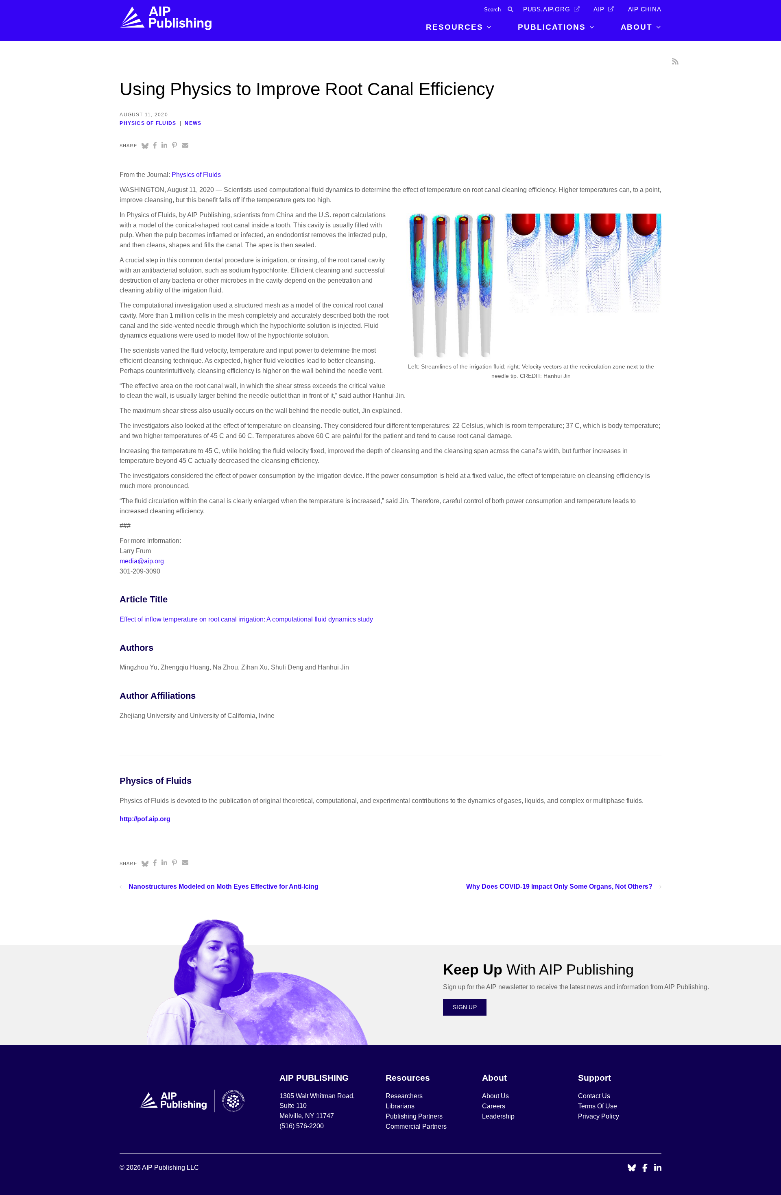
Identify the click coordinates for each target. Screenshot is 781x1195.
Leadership (498, 1116)
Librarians (400, 1106)
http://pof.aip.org (145, 819)
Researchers (404, 1096)
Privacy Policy (598, 1116)
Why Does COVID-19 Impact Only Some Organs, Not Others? (559, 886)
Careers (494, 1106)
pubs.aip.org (546, 9)
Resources (454, 27)
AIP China (644, 9)
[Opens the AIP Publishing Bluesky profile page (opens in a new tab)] (632, 1168)
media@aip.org (142, 561)
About (637, 27)
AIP (598, 9)
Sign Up (465, 1007)
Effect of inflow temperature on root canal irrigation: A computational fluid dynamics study (246, 619)
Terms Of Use (597, 1106)
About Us (495, 1096)
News (193, 123)
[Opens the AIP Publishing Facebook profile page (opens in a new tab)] (645, 1168)
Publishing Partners (414, 1116)
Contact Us (594, 1096)
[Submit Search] (510, 9)
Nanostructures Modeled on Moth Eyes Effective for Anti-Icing (224, 886)
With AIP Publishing (538, 969)
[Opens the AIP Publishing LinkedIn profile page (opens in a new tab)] (657, 1168)
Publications (552, 27)
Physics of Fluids (148, 123)
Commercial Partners (416, 1126)
